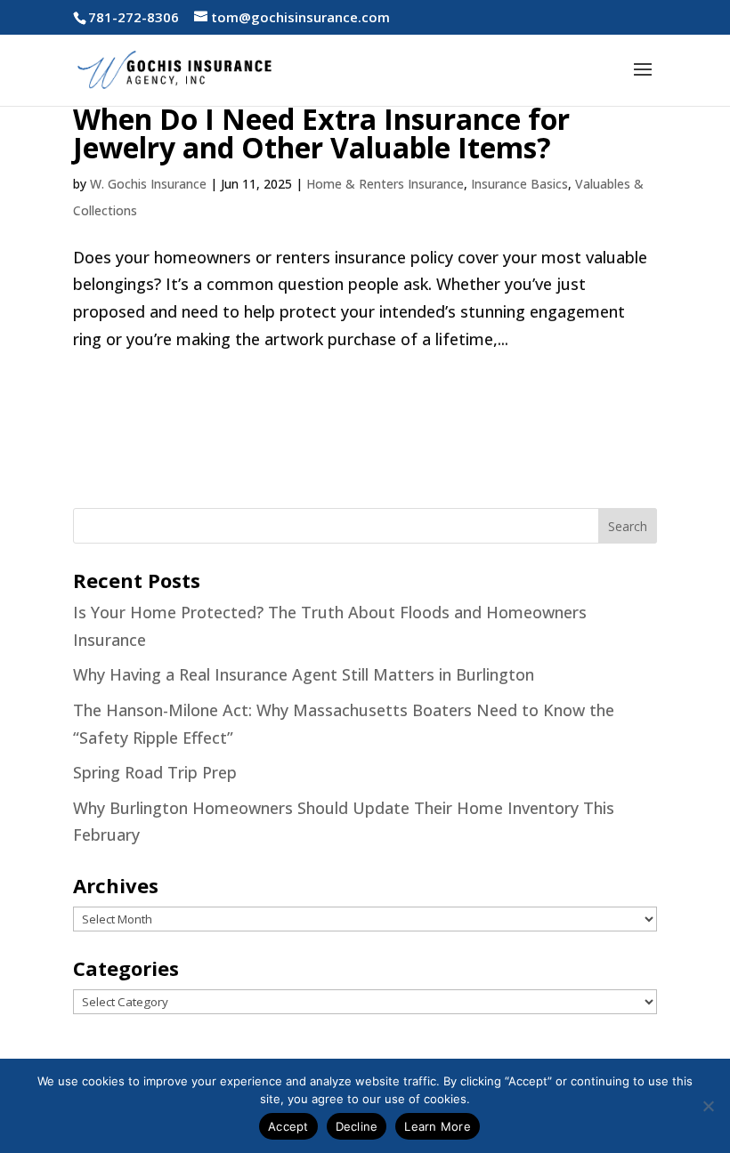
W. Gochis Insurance (148, 183)
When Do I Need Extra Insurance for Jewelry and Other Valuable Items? (321, 133)
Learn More (437, 1126)
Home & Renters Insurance (385, 183)
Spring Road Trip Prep (155, 772)
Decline (357, 1126)
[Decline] (708, 1106)
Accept (288, 1126)
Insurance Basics (519, 183)
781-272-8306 (133, 17)
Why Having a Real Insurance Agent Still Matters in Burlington (303, 674)
